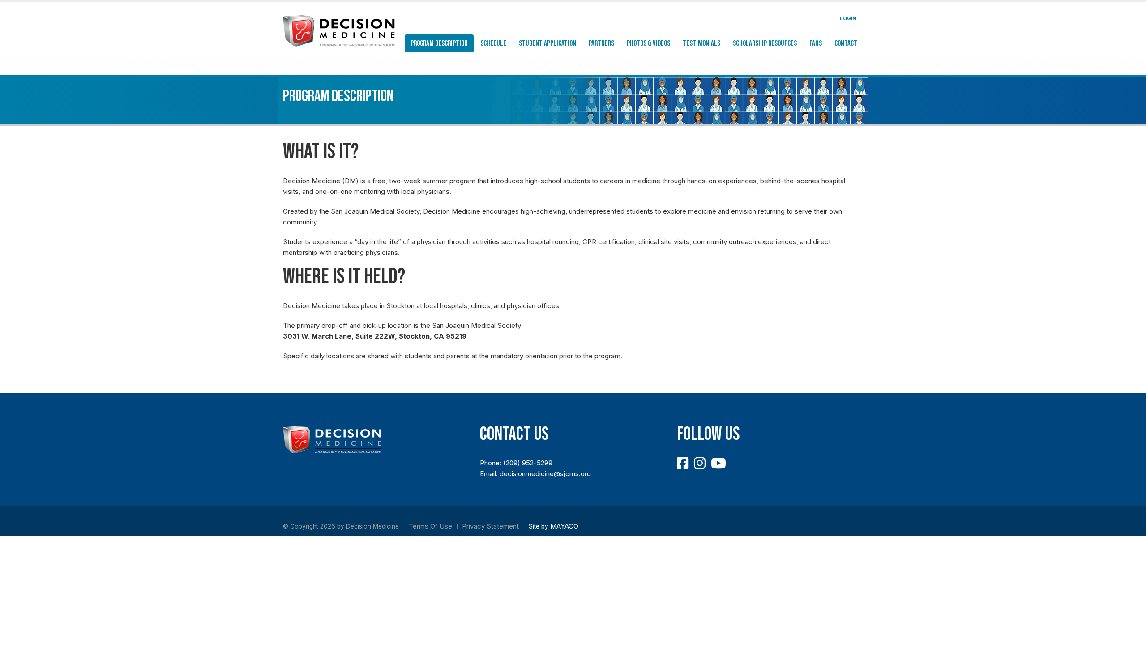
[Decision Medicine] (339, 30)
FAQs (815, 43)
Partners (601, 43)
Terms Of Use (430, 526)
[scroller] (1131, 634)
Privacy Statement (490, 526)
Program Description (439, 43)
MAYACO (564, 526)
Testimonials (701, 43)
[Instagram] (700, 463)
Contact (845, 43)
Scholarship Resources (765, 43)
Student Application (547, 43)
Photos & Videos (648, 43)
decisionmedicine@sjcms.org (545, 473)
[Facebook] (682, 463)
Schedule (493, 43)
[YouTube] (718, 463)
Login (848, 18)
